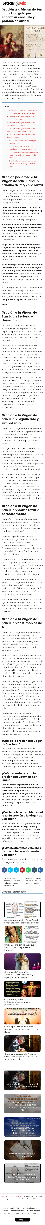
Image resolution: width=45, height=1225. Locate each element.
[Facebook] (4, 870)
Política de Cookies (28, 1213)
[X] (16, 870)
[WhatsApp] (28, 870)
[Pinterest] (22, 870)
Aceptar (22, 1219)
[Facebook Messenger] (10, 870)
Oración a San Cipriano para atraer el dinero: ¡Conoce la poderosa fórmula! (11, 882)
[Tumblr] (34, 870)
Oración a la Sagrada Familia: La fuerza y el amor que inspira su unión (33, 882)
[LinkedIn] (40, 870)
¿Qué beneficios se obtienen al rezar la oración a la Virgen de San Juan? (24, 155)
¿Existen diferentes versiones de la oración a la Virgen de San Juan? (23, 163)
